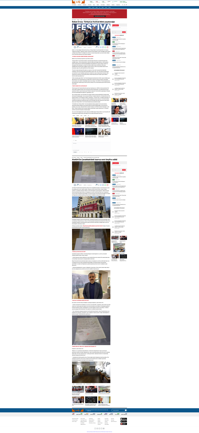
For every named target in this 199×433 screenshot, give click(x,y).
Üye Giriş (112, 418)
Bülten (97, 7)
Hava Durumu (92, 414)
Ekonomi (89, 4)
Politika (109, 7)
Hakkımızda (88, 431)
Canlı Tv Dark (83, 418)
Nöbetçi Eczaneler (84, 421)
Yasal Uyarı (110, 431)
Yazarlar (113, 4)
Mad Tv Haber (74, 19)
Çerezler (99, 431)
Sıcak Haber (107, 424)
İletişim (92, 431)
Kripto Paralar (124, 414)
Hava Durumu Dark (75, 418)
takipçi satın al (83, 424)
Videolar (108, 4)
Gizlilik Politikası (95, 431)
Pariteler (111, 414)
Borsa (73, 414)
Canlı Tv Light (74, 421)
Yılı (88, 115)
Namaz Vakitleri (79, 414)
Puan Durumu (99, 414)
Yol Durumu (117, 414)
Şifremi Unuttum (114, 421)
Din (99, 7)
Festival (74, 115)
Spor (94, 4)
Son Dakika (74, 4)
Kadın (98, 4)
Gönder (75, 152)
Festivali (78, 115)
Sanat (81, 115)
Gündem (84, 4)
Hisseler (105, 414)
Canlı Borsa (91, 418)
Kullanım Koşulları (106, 431)
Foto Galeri (103, 4)
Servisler (79, 4)
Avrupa (93, 7)
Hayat (106, 7)
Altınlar (99, 418)
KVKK (102, 431)
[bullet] (86, 152)
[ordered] (84, 152)
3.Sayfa (89, 7)
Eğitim (103, 7)
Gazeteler (118, 4)
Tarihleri (85, 115)
